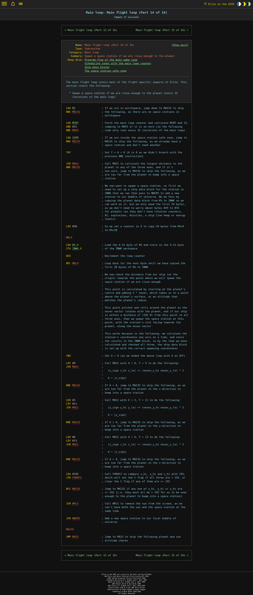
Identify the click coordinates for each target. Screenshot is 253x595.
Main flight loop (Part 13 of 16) (92, 30)
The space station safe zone (105, 70)
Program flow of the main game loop (111, 59)
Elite (219, 4)
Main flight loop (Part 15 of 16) (160, 30)
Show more (180, 45)
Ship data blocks (97, 67)
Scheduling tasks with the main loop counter (118, 63)
